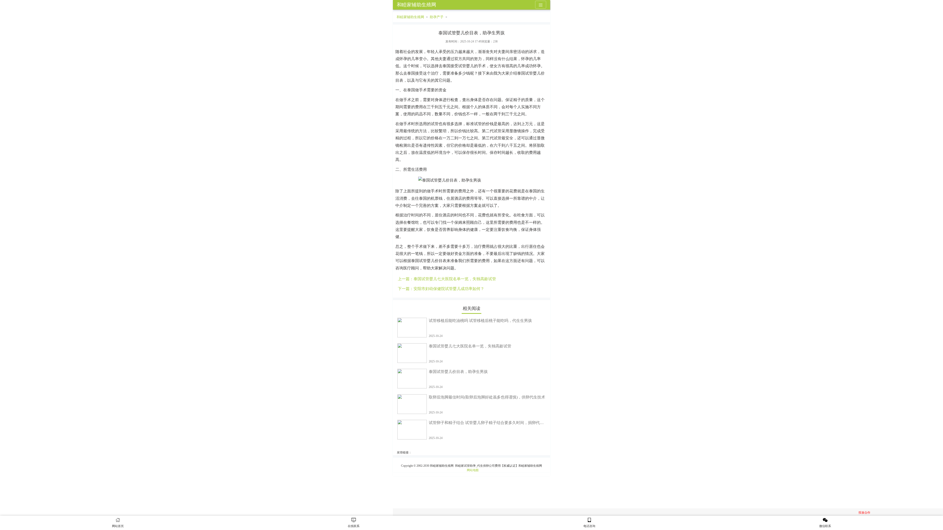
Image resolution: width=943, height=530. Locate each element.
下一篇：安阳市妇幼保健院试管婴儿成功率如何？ (441, 289)
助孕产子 (437, 17)
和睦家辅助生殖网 (416, 4)
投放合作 (864, 512)
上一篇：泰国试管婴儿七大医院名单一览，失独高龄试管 (447, 279)
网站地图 (473, 470)
